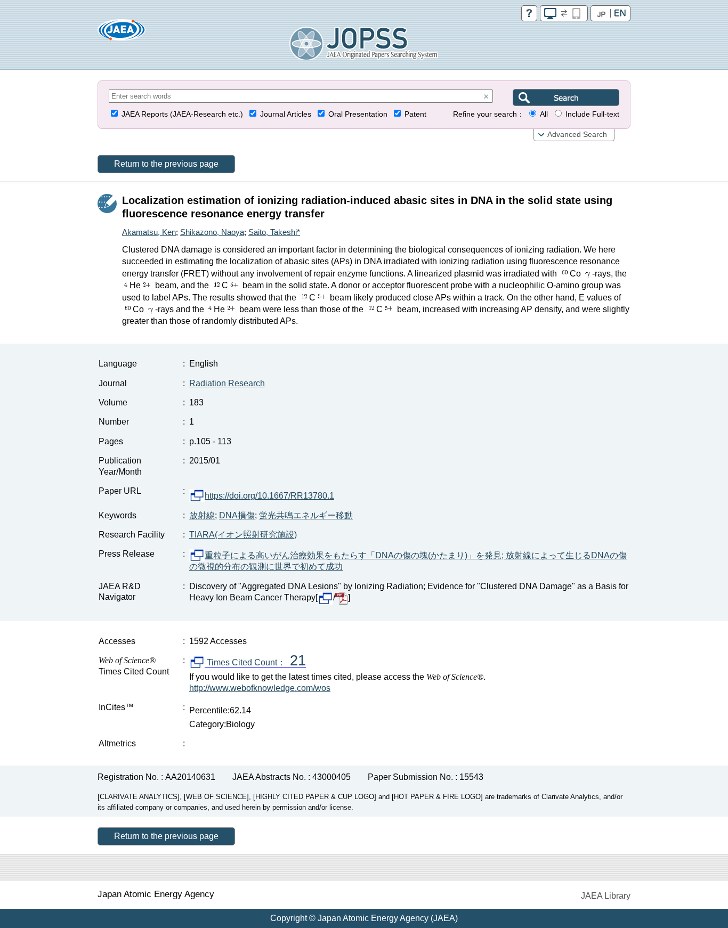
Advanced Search (577, 135)
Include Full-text (592, 114)
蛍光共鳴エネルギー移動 (306, 515)
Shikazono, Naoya (212, 232)
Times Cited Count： (255, 662)
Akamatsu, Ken (149, 232)
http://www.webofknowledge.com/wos (259, 688)
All (544, 114)
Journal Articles (285, 114)
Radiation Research (227, 383)
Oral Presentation (357, 114)
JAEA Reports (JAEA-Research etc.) (182, 114)
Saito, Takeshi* (274, 232)
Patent (415, 114)
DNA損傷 (237, 515)
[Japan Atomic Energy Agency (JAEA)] (121, 33)
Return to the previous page (166, 163)
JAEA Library (605, 895)
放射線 (202, 515)
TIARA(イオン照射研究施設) (243, 534)
